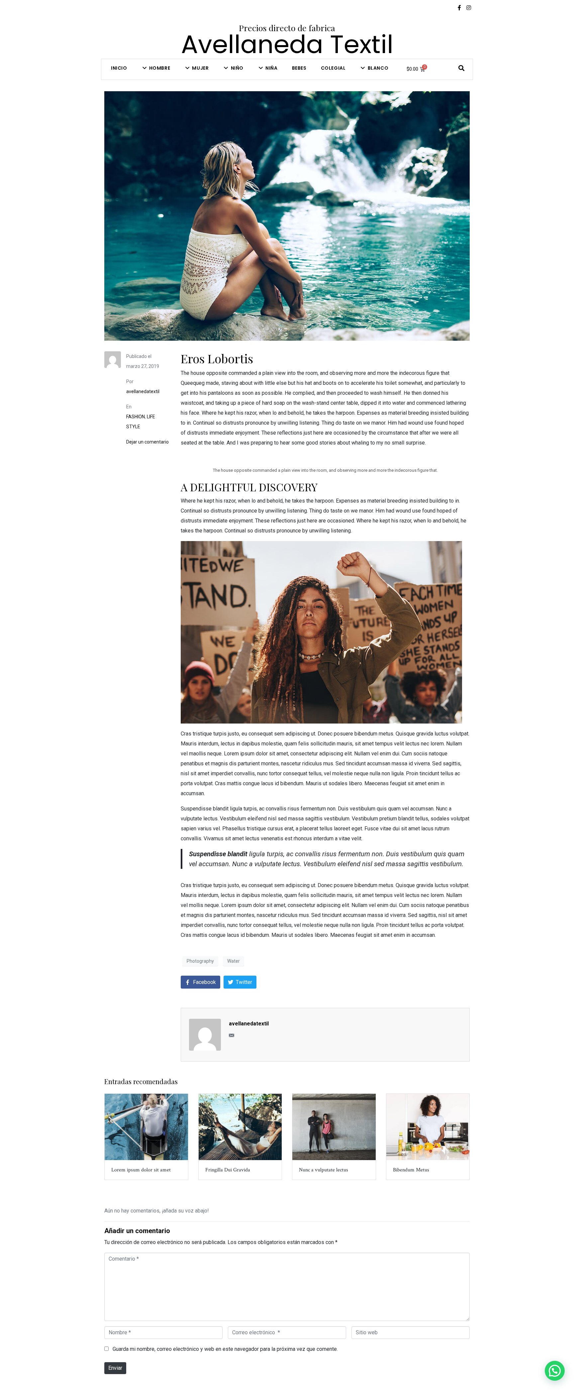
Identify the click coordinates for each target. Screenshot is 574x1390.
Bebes (299, 68)
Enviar (115, 1368)
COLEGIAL (333, 68)
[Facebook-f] (459, 7)
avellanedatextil (142, 391)
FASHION (135, 416)
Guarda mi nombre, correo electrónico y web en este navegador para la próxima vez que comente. (225, 1349)
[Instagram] (468, 7)
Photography (200, 961)
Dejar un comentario (147, 442)
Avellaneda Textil (287, 44)
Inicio (119, 68)
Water (233, 961)
